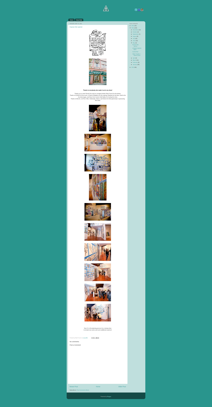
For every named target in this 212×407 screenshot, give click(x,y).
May (134, 43)
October (135, 32)
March (134, 60)
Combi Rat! (135, 51)
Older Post (122, 386)
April (134, 58)
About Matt (79, 20)
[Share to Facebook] (97, 338)
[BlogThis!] (93, 338)
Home (71, 20)
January (135, 64)
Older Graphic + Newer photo (136, 54)
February (135, 62)
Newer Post (74, 386)
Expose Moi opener (76, 27)
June (134, 40)
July (134, 38)
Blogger (109, 396)
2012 (132, 25)
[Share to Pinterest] (98, 338)
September (136, 34)
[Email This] (92, 338)
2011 (132, 28)
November (136, 29)
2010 (132, 67)
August (135, 36)
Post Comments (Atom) (83, 390)
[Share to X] (95, 338)
